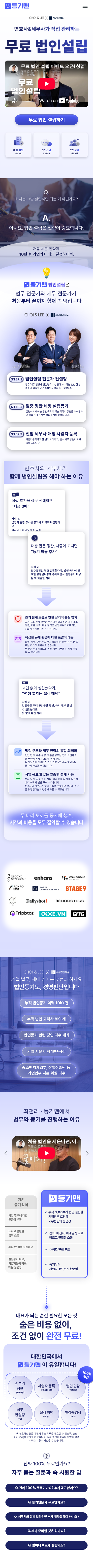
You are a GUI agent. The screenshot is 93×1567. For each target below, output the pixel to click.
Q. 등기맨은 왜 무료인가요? (46, 1502)
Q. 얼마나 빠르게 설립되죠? (46, 1545)
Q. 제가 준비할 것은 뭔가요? (46, 1531)
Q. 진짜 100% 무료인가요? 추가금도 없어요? (46, 1488)
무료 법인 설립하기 (47, 120)
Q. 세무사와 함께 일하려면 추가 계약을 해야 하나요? (46, 1517)
